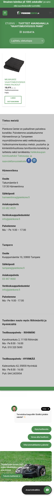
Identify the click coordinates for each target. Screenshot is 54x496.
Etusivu (10, 23)
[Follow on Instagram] (34, 160)
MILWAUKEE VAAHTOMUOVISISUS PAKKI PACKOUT (15, 82)
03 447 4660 (9, 278)
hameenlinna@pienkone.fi (16, 197)
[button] (5, 13)
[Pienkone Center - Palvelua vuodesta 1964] (28, 13)
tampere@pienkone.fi (13, 268)
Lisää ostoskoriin (13, 100)
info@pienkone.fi (11, 219)
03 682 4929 (9, 208)
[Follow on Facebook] (28, 160)
